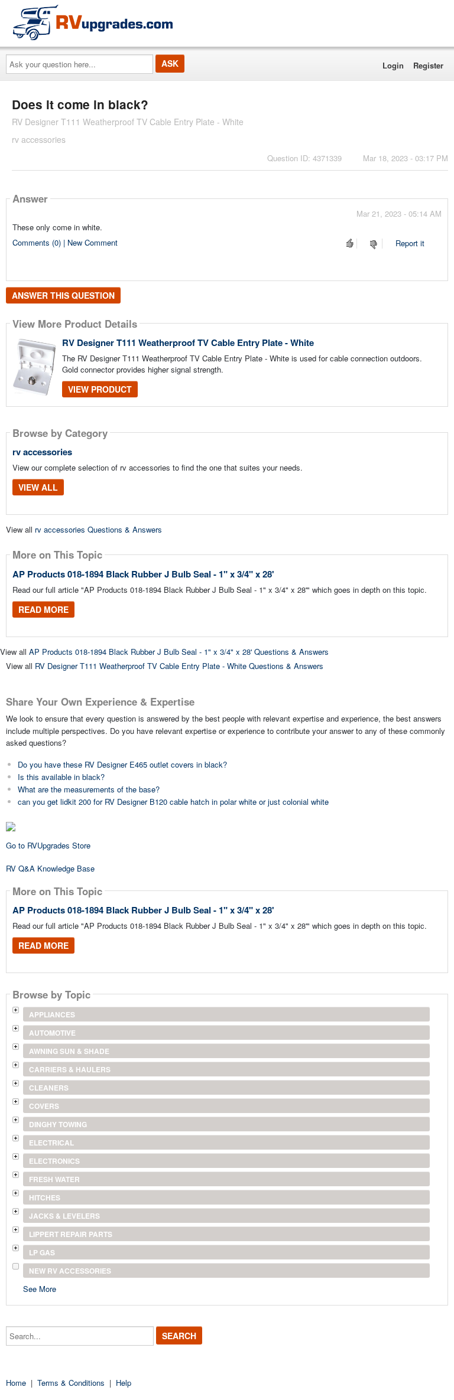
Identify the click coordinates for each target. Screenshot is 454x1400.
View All (38, 487)
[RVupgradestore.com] (93, 22)
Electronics (54, 1161)
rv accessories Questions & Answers (98, 529)
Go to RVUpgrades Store (48, 845)
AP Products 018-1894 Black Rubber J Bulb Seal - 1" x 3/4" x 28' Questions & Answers (179, 651)
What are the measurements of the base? (89, 789)
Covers (44, 1106)
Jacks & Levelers (64, 1215)
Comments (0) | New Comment (65, 242)
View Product (100, 389)
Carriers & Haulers (70, 1069)
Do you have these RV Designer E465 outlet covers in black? (122, 764)
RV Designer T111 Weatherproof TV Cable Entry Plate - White (188, 342)
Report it (409, 243)
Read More (43, 609)
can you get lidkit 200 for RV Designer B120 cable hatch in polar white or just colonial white (173, 801)
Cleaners (49, 1087)
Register (428, 65)
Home (16, 1382)
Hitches (44, 1197)
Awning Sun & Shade (69, 1051)
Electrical (51, 1142)
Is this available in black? (61, 776)
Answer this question (63, 295)
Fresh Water (54, 1179)
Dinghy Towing (58, 1124)
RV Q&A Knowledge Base (50, 868)
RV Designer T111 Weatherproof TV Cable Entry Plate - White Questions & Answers (179, 665)
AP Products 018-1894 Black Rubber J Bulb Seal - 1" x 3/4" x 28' (143, 573)
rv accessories (42, 451)
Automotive (52, 1032)
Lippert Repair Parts (70, 1234)
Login (393, 65)
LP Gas (42, 1252)
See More (39, 1288)
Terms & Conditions (71, 1382)
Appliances (52, 1014)
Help (123, 1382)
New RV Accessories (70, 1270)
